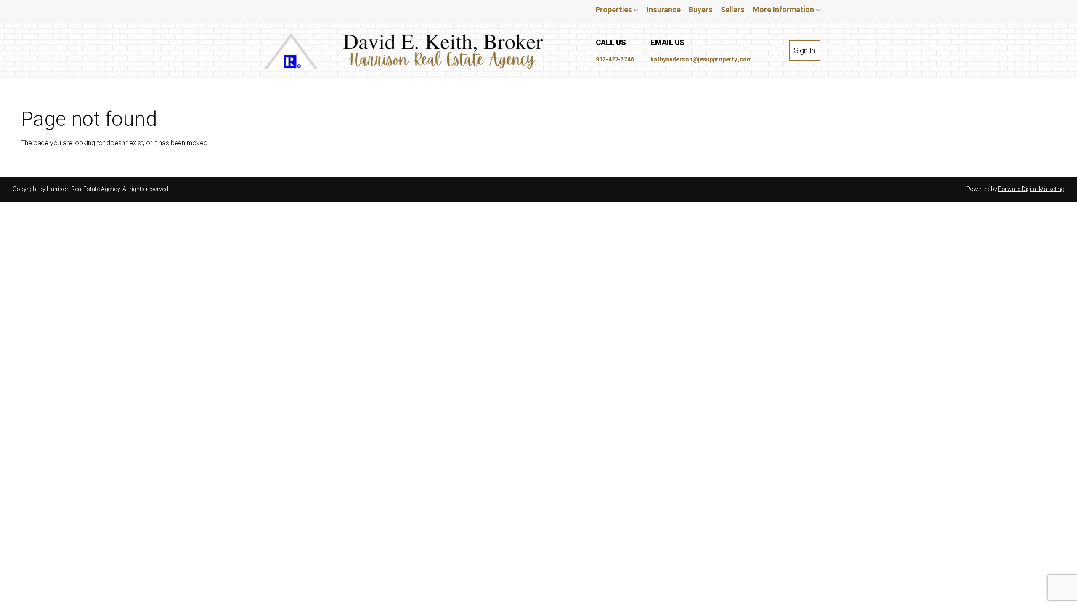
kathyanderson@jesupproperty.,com (701, 59)
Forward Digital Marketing (1031, 189)
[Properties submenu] (636, 9)
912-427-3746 (615, 59)
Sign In (804, 50)
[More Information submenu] (818, 9)
